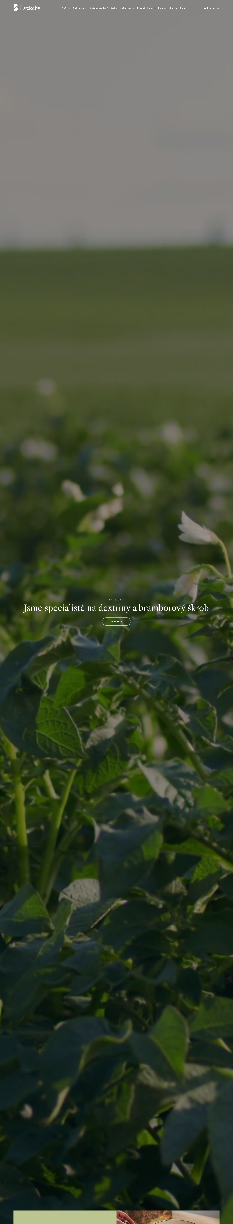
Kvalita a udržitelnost (121, 8)
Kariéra (173, 8)
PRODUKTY (117, 621)
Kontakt (183, 8)
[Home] (26, 8)
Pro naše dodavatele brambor (152, 8)
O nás (64, 8)
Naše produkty (80, 8)
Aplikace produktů (99, 8)
